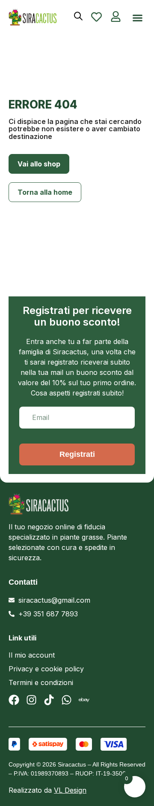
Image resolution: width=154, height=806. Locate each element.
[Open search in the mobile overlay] (78, 16)
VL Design (70, 790)
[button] (138, 18)
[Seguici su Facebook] (14, 699)
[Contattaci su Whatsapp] (66, 699)
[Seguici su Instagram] (31, 699)
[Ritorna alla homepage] (77, 504)
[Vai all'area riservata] (115, 16)
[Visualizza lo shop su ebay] (84, 699)
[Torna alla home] (36, 17)
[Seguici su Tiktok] (49, 699)
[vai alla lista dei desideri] (96, 17)
